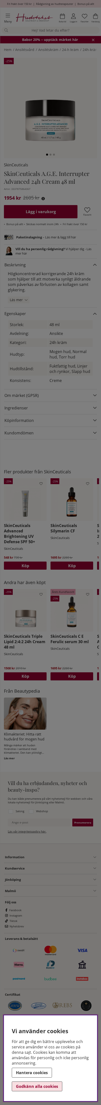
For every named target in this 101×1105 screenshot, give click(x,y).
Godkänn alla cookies (37, 1086)
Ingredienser (16, 408)
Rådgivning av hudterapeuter (54, 4)
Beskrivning (15, 265)
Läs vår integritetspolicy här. (27, 831)
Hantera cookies (32, 1072)
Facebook (15, 910)
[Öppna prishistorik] (43, 198)
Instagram (16, 915)
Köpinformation (19, 420)
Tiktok (13, 921)
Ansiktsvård (24, 49)
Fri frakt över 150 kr (19, 4)
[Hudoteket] (34, 18)
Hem (8, 49)
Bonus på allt (85, 4)
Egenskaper (15, 313)
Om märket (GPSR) (21, 395)
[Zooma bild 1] (50, 104)
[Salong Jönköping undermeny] (58, 879)
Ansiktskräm (48, 49)
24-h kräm (70, 49)
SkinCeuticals (16, 165)
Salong (20, 811)
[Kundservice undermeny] (60, 868)
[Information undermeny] (60, 857)
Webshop (42, 811)
